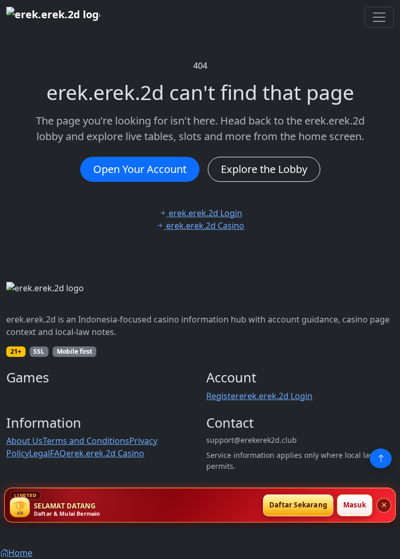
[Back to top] (381, 458)
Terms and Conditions (86, 440)
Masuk (354, 505)
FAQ (58, 453)
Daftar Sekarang (298, 505)
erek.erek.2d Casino (105, 453)
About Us (24, 440)
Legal (39, 453)
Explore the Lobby (264, 169)
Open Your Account (139, 169)
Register (222, 396)
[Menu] (379, 17)
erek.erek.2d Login (275, 396)
